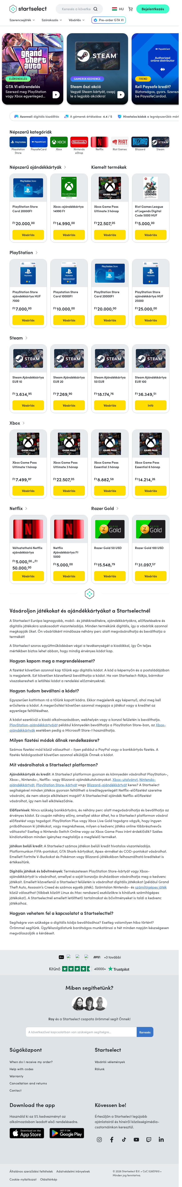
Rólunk (100, 1069)
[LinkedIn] (163, 1139)
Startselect (108, 1049)
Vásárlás (75, 20)
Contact (16, 1090)
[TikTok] (126, 1139)
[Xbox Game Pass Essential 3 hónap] (110, 444)
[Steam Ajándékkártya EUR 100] (151, 358)
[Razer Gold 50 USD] (110, 529)
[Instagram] (101, 1139)
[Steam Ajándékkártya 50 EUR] (110, 358)
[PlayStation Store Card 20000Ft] (28, 187)
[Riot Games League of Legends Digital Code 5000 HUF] (150, 188)
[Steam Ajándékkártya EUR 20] (69, 358)
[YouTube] (138, 1139)
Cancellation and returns (28, 1083)
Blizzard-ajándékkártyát (107, 784)
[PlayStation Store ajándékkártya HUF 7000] (28, 273)
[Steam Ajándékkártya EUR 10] (28, 358)
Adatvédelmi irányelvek (73, 1171)
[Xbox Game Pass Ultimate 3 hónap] (110, 188)
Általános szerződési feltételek (31, 1171)
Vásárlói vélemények (110, 1062)
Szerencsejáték (20, 20)
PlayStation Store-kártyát (56, 784)
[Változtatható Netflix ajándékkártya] (28, 529)
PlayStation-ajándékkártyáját (34, 724)
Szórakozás (50, 20)
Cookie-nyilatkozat (23, 1179)
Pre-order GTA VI (111, 20)
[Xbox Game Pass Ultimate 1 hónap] (28, 444)
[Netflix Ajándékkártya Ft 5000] (69, 529)
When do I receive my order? (31, 1062)
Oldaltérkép (48, 1179)
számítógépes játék (151, 887)
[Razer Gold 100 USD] (151, 529)
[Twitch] (150, 1139)
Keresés (144, 1032)
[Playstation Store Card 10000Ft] (69, 273)
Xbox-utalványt (125, 779)
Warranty (17, 1076)
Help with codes (22, 1069)
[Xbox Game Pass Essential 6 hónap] (151, 444)
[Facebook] (113, 1139)
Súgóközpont (26, 1049)
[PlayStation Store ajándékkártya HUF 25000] (150, 273)
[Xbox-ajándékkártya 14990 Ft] (69, 188)
